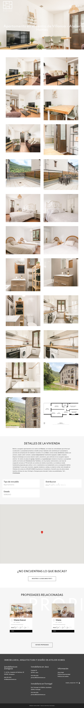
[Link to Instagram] (78, 6)
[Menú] (70, 6)
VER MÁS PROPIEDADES (42, 645)
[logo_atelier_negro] (8, 6)
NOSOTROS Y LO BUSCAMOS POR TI (42, 578)
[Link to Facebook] (76, 6)
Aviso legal (61, 672)
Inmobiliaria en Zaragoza (10, 668)
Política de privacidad (64, 674)
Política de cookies (63, 676)
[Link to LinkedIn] (81, 6)
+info (12, 631)
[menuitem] (70, 6)
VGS (77, 683)
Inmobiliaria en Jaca (40, 667)
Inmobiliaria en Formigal (41, 684)
